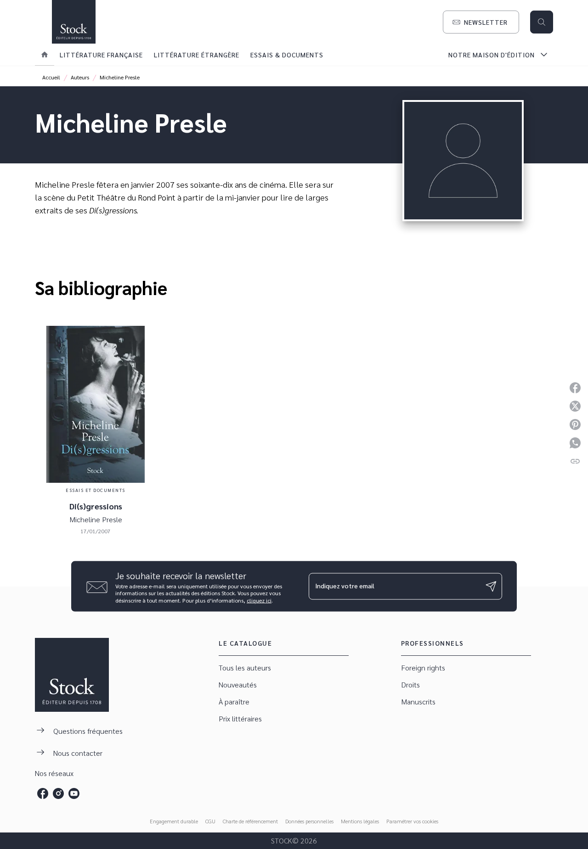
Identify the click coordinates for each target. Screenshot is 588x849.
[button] (481, 22)
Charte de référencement (250, 821)
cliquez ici (259, 600)
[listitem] (43, 793)
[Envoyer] (491, 586)
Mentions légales (360, 821)
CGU (210, 821)
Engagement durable (174, 821)
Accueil (51, 77)
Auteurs (80, 77)
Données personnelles (309, 821)
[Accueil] (73, 22)
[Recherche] (541, 22)
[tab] (44, 55)
